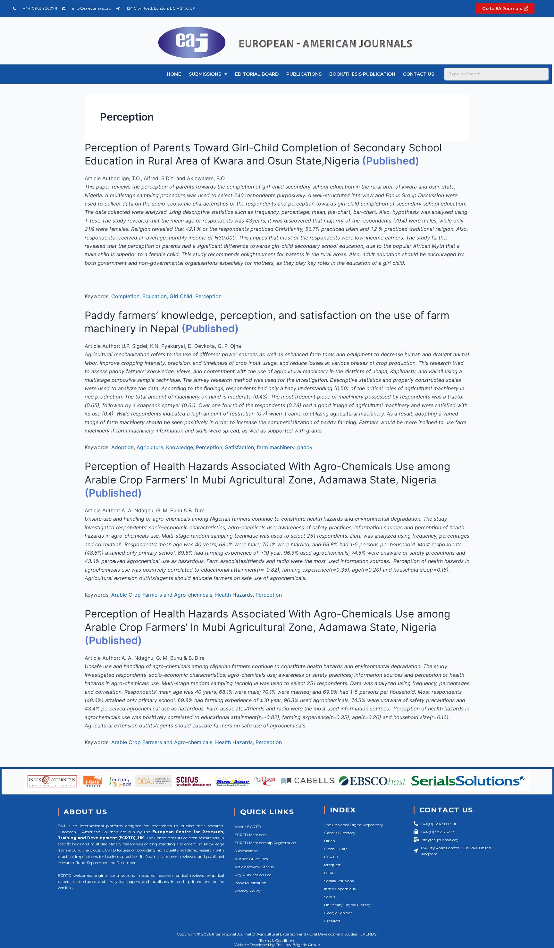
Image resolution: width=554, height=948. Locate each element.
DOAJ (330, 872)
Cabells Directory (340, 832)
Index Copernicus (340, 888)
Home (174, 74)
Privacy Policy (247, 890)
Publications (304, 74)
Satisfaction (239, 447)
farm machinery (275, 447)
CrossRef (332, 921)
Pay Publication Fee (252, 874)
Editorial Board (257, 74)
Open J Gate (336, 848)
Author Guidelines (251, 858)
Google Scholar (338, 912)
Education (154, 296)
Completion (125, 296)
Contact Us (418, 74)
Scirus (329, 896)
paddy (305, 447)
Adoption (122, 447)
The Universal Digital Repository (353, 824)
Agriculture (150, 447)
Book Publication (250, 882)
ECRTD (331, 856)
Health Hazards (234, 594)
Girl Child (181, 296)
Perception (208, 296)
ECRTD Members (250, 834)
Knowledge (179, 447)
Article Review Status (253, 866)
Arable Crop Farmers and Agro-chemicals (161, 594)
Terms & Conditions (277, 940)
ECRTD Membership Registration (265, 842)
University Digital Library (347, 904)
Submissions (205, 74)
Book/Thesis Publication (362, 74)
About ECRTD (247, 826)
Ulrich (329, 840)
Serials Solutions (339, 880)
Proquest (332, 864)
